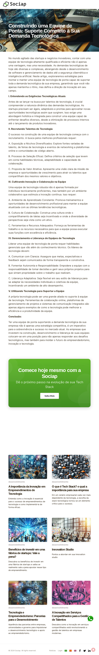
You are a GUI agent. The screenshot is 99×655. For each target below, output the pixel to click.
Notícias (52, 650)
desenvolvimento (16, 22)
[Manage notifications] (93, 650)
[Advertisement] (49, 435)
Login (60, 650)
